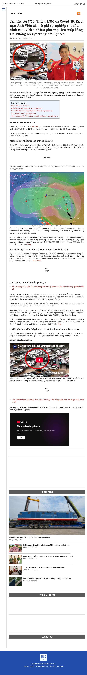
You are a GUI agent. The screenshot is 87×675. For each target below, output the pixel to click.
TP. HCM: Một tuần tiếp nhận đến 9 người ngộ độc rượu (32, 111)
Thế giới (25, 581)
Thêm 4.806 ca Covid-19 (20, 106)
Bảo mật (52, 666)
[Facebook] (81, 4)
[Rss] (77, 4)
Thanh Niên (36, 261)
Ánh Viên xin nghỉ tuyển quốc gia (23, 113)
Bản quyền (60, 666)
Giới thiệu (5, 4)
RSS (33, 666)
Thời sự (12, 13)
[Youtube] (84, 4)
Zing (29, 244)
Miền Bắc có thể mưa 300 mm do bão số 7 (27, 108)
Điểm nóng (26, 569)
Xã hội (19, 13)
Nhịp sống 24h (13, 4)
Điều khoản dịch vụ (42, 666)
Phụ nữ (21, 4)
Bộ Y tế (35, 127)
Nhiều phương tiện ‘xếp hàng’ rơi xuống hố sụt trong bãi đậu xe (35, 116)
